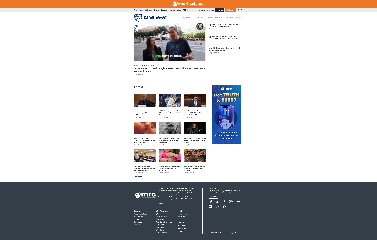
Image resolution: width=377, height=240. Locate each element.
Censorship (238, 17)
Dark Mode (210, 10)
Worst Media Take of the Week (224, 17)
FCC (198, 17)
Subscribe (219, 10)
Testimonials (201, 10)
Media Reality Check (207, 17)
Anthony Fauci (190, 17)
